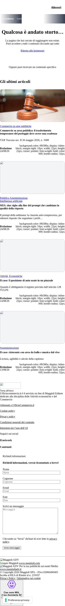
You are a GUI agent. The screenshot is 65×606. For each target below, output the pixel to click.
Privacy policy (7, 416)
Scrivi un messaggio (13, 506)
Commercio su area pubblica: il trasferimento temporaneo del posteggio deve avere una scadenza (28, 132)
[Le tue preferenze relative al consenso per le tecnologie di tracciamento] (17, 600)
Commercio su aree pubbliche (30, 19)
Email (6, 487)
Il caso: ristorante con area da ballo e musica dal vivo (30, 352)
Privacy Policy (7, 578)
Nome (6, 469)
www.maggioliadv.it (10, 569)
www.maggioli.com (29, 563)
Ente (5, 497)
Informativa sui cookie (29, 578)
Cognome (8, 478)
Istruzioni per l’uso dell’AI (14, 428)
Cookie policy (7, 410)
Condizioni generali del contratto (17, 422)
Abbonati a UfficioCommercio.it (17, 405)
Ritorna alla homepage (32, 50)
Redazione (6, 148)
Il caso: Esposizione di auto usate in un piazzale (26, 280)
